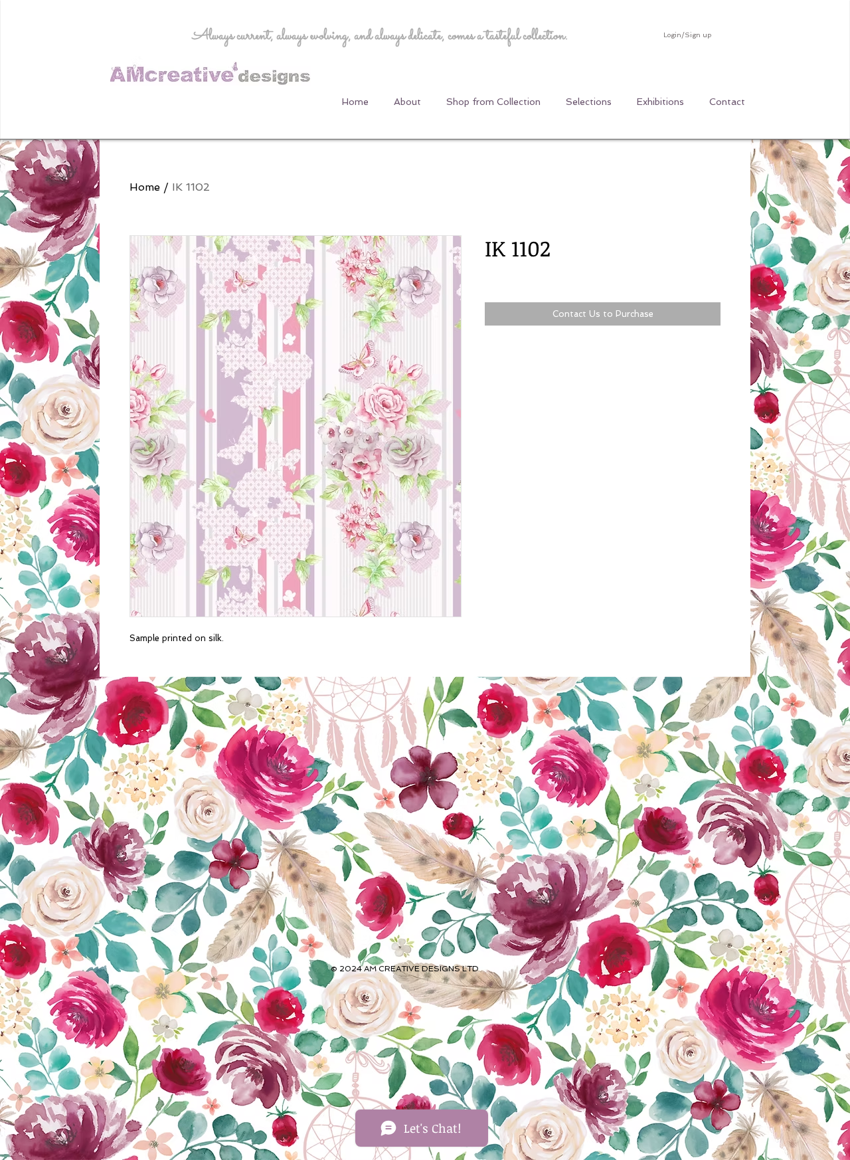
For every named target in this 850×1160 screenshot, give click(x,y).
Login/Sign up (687, 35)
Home (144, 187)
